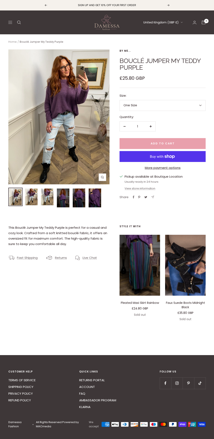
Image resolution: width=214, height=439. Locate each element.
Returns (61, 257)
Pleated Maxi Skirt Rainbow (140, 303)
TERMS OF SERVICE (22, 380)
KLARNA (84, 407)
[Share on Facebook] (133, 197)
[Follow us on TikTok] (200, 383)
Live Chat (90, 257)
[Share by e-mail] (152, 197)
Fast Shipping (27, 257)
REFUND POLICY (19, 400)
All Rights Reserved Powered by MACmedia (57, 424)
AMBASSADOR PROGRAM (97, 400)
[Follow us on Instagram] (177, 383)
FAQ (82, 393)
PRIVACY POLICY (20, 393)
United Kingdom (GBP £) (161, 22)
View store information (140, 188)
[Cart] (203, 22)
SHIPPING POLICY (20, 387)
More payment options (163, 168)
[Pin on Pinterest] (139, 197)
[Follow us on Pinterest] (188, 383)
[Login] (194, 22)
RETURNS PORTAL (92, 380)
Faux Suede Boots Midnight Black (185, 305)
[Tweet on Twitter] (146, 197)
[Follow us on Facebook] (165, 383)
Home (12, 42)
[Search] (19, 22)
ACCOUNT (87, 387)
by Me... (125, 51)
